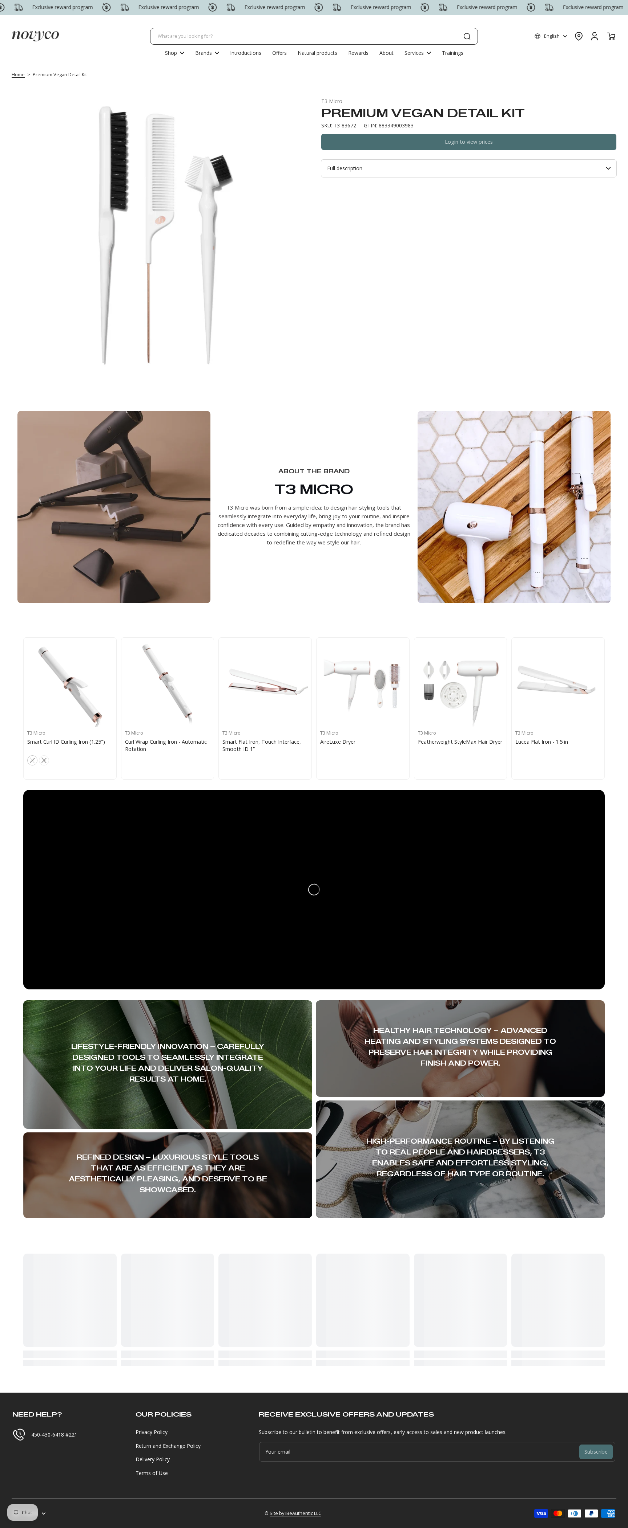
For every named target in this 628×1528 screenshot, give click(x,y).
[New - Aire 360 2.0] (70, 684)
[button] (551, 36)
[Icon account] (594, 36)
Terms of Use (152, 1473)
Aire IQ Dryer (530, 741)
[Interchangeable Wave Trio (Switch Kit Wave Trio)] (363, 684)
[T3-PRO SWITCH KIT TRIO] (460, 684)
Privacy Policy (152, 1432)
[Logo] (35, 36)
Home (18, 75)
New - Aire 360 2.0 (49, 741)
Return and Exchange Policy (168, 1445)
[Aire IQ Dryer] (558, 684)
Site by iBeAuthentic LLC (295, 1513)
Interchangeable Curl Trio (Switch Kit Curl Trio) (262, 745)
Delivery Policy (153, 1459)
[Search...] (467, 36)
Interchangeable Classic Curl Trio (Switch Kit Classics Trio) (164, 745)
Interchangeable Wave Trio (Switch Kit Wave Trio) (362, 745)
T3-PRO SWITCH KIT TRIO (450, 741)
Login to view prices (469, 141)
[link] (207, 53)
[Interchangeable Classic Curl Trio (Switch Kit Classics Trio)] (167, 684)
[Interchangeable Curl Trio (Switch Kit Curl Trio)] (265, 684)
